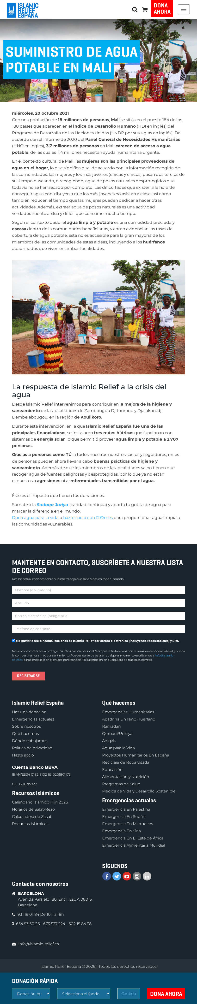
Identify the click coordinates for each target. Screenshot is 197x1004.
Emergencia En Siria (121, 831)
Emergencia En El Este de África (132, 838)
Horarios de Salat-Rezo (33, 809)
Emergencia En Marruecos (127, 823)
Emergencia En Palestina (126, 809)
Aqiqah (109, 740)
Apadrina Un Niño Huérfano (128, 719)
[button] (145, 9)
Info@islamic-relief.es (38, 944)
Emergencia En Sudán (123, 816)
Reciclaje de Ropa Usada (125, 762)
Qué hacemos (25, 733)
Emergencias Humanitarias (128, 712)
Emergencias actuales (33, 719)
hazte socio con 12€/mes (88, 517)
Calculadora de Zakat (31, 816)
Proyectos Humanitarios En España (135, 755)
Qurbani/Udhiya (117, 733)
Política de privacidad (32, 748)
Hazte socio (23, 755)
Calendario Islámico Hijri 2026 (40, 802)
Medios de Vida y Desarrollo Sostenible (139, 791)
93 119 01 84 (29, 914)
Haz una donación (29, 712)
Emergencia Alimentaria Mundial (133, 845)
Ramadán (111, 726)
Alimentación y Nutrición (125, 776)
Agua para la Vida (118, 748)
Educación (112, 769)
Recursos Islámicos (30, 823)
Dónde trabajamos (29, 740)
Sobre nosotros (26, 726)
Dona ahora (162, 8)
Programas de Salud (121, 784)
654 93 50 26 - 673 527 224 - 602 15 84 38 (54, 923)
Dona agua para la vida (35, 517)
